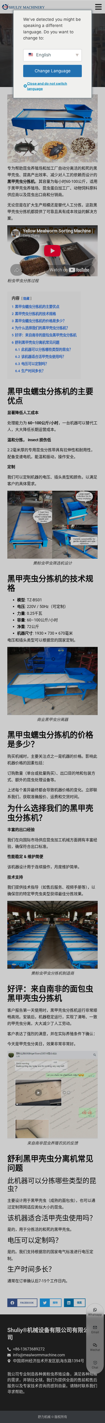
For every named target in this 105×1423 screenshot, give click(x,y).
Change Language (53, 70)
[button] (98, 6)
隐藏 (26, 298)
